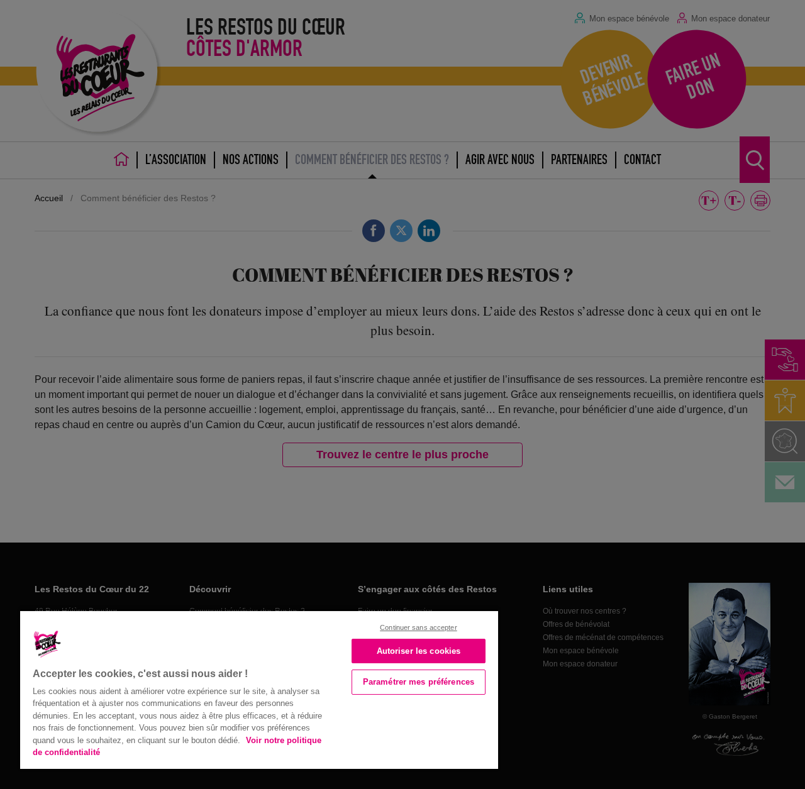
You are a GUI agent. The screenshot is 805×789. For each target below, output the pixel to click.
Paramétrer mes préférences (418, 682)
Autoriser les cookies (419, 651)
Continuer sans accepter (418, 627)
